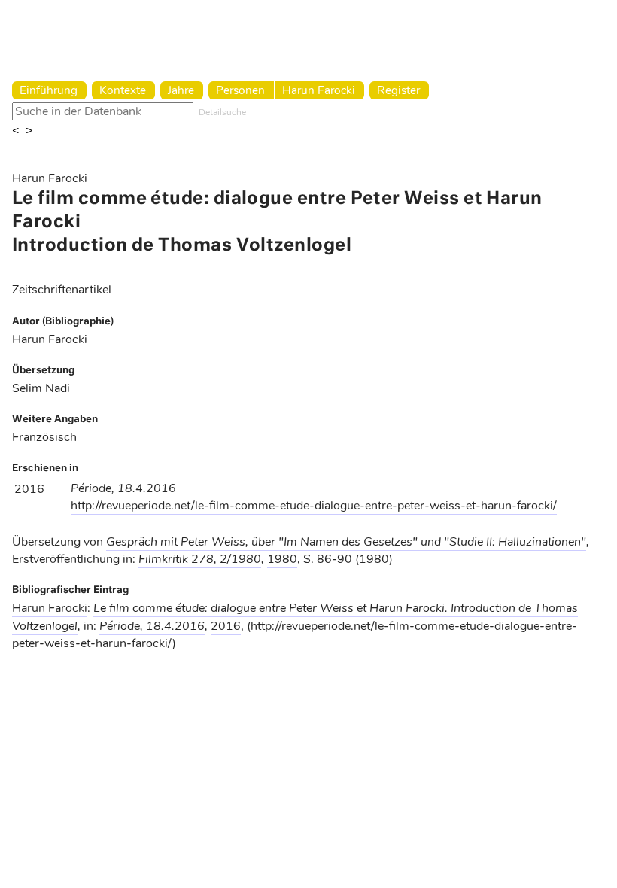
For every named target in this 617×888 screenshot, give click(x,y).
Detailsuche (222, 112)
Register (398, 90)
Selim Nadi (41, 388)
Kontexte (122, 90)
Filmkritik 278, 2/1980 (199, 559)
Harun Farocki (318, 90)
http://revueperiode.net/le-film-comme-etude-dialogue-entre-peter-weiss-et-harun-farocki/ (314, 505)
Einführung (49, 90)
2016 (226, 626)
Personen (240, 90)
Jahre (181, 90)
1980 (282, 559)
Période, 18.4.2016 (123, 488)
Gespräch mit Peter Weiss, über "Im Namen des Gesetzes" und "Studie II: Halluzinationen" (346, 542)
